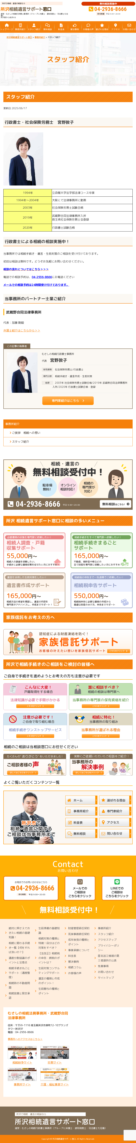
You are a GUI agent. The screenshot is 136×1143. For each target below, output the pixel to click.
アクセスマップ (107, 940)
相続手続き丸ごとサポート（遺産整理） (19, 972)
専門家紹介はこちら (65, 401)
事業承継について (78, 950)
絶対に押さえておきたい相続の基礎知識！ (19, 932)
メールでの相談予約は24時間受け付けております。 (36, 285)
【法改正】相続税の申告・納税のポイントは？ (49, 957)
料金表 (72, 956)
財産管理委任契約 (78, 928)
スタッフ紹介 (20, 442)
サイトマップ (106, 978)
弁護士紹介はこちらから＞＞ (21, 330)
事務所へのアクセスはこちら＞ (25, 1039)
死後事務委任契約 (78, 934)
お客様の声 (74, 973)
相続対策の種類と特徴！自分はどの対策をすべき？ (49, 943)
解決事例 (73, 962)
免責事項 (103, 966)
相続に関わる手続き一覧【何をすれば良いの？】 (19, 947)
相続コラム (74, 967)
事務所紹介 (104, 928)
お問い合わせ (106, 972)
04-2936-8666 (42, 277)
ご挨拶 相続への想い (26, 433)
